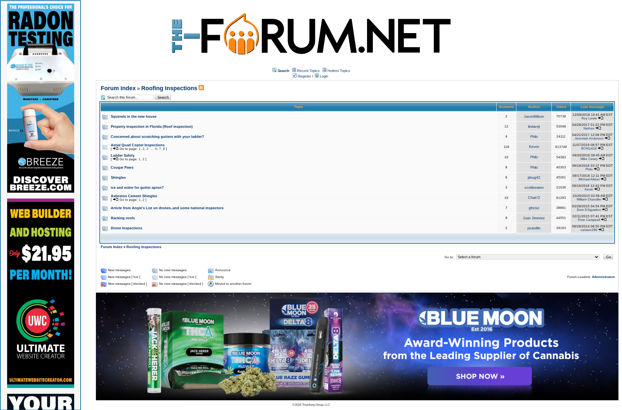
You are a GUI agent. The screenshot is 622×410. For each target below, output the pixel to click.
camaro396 (589, 230)
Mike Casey (589, 159)
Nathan (588, 128)
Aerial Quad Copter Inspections (138, 145)
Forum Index (118, 88)
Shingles (118, 177)
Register (304, 76)
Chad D (534, 197)
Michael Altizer (589, 179)
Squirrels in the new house (133, 116)
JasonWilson (534, 116)
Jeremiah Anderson (589, 138)
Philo (534, 137)
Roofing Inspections (169, 88)
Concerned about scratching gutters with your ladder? (157, 137)
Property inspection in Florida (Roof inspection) (152, 126)
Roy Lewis (589, 118)
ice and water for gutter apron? (137, 187)
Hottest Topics (339, 71)
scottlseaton (534, 187)
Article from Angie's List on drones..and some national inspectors (167, 208)
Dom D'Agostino (589, 209)
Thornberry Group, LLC (316, 404)
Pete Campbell (589, 220)
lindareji (534, 126)
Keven (534, 147)
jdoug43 (534, 177)
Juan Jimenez (534, 218)
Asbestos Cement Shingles (134, 196)
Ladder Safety (122, 155)
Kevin (589, 189)
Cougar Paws (122, 167)
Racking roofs (123, 218)
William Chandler (589, 199)
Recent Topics (308, 71)
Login (323, 76)
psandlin (533, 228)
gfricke (534, 208)
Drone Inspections (126, 228)
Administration (603, 277)
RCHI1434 (589, 148)
